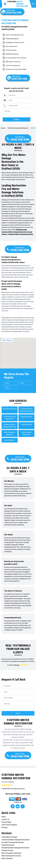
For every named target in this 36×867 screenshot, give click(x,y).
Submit (16, 119)
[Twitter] (18, 806)
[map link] (5, 3)
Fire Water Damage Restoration (18, 128)
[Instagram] (13, 806)
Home (3, 128)
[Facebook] (23, 806)
